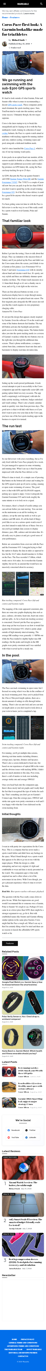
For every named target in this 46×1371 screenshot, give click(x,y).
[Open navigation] (4, 3)
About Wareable (34, 1349)
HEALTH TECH (8, 1194)
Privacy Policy (27, 1339)
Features (14, 17)
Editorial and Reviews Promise (23, 1353)
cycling (5, 133)
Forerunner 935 (8, 192)
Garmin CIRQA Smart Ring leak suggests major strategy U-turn (30, 1101)
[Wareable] (23, 3)
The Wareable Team (13, 1349)
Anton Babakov (15, 1268)
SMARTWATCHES (10, 1157)
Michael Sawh (18, 40)
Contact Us (23, 1356)
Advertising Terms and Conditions (23, 1346)
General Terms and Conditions (23, 1343)
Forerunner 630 (23, 269)
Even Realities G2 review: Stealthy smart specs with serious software (30, 1086)
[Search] (41, 3)
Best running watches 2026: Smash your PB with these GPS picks (30, 1071)
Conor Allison (23, 1076)
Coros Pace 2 (29, 148)
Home (5, 17)
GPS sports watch (15, 104)
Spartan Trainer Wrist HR (20, 178)
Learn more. (29, 13)
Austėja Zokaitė (15, 1229)
